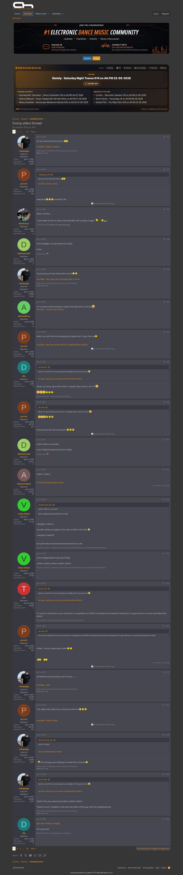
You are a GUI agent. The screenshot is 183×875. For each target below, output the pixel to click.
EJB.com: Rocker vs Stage (48, 823)
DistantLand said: (45, 505)
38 (27, 131)
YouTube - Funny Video (47, 720)
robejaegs (19, 127)
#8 (168, 362)
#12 (167, 499)
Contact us (122, 867)
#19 (167, 774)
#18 (167, 735)
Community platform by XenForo (91, 873)
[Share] (164, 136)
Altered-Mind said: (45, 740)
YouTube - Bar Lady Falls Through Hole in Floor (58, 279)
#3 (168, 209)
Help (157, 867)
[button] (48, 13)
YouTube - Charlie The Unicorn (50, 309)
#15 (167, 626)
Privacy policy (148, 867)
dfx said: (41, 407)
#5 (168, 269)
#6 (168, 302)
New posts (16, 18)
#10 (167, 440)
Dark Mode (19, 867)
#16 (167, 672)
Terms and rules (134, 867)
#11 (167, 470)
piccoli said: (42, 367)
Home (17, 13)
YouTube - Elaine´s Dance (48, 146)
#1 (168, 137)
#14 (167, 583)
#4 (168, 239)
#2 (168, 169)
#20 (167, 819)
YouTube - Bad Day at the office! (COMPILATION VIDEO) (62, 344)
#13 (167, 553)
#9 (168, 402)
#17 (167, 705)
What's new (41, 13)
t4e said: (41, 631)
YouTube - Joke (43, 685)
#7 (168, 332)
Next (33, 131)
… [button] (23, 131)
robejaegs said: (44, 174)
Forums (28, 13)
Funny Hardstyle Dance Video (50, 482)
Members (56, 13)
